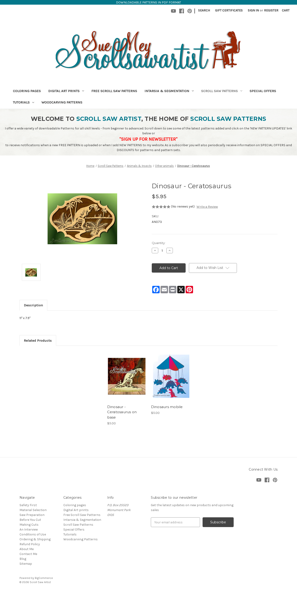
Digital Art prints (64, 91)
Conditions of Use (32, 534)
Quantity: (158, 243)
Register (271, 10)
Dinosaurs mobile (167, 407)
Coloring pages (27, 91)
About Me (26, 549)
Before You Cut (30, 520)
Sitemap (25, 564)
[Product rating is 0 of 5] (161, 207)
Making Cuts (29, 525)
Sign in (253, 10)
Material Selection (33, 510)
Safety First (28, 505)
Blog (22, 559)
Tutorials (21, 102)
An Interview (28, 529)
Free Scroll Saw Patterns (114, 91)
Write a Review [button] (207, 207)
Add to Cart (126, 380)
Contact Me (28, 554)
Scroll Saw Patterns (219, 91)
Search (204, 10)
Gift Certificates (229, 10)
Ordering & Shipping (35, 539)
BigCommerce (44, 578)
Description (33, 305)
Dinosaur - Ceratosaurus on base (122, 412)
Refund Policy (29, 544)
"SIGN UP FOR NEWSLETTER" (148, 139)
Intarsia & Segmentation (167, 91)
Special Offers (263, 91)
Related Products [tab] (38, 340)
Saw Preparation (32, 515)
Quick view (126, 372)
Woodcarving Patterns (62, 102)
